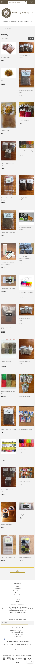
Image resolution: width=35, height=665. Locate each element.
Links (17, 597)
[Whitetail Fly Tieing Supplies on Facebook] (4, 639)
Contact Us (17, 599)
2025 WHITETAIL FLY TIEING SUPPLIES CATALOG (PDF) (17, 644)
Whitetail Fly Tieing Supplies (13, 655)
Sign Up (31, 623)
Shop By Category (17, 590)
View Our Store (17, 595)
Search (17, 649)
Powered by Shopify (26, 655)
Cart (33, 2)
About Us (17, 592)
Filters (31, 38)
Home (2, 28)
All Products (17, 588)
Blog (17, 601)
